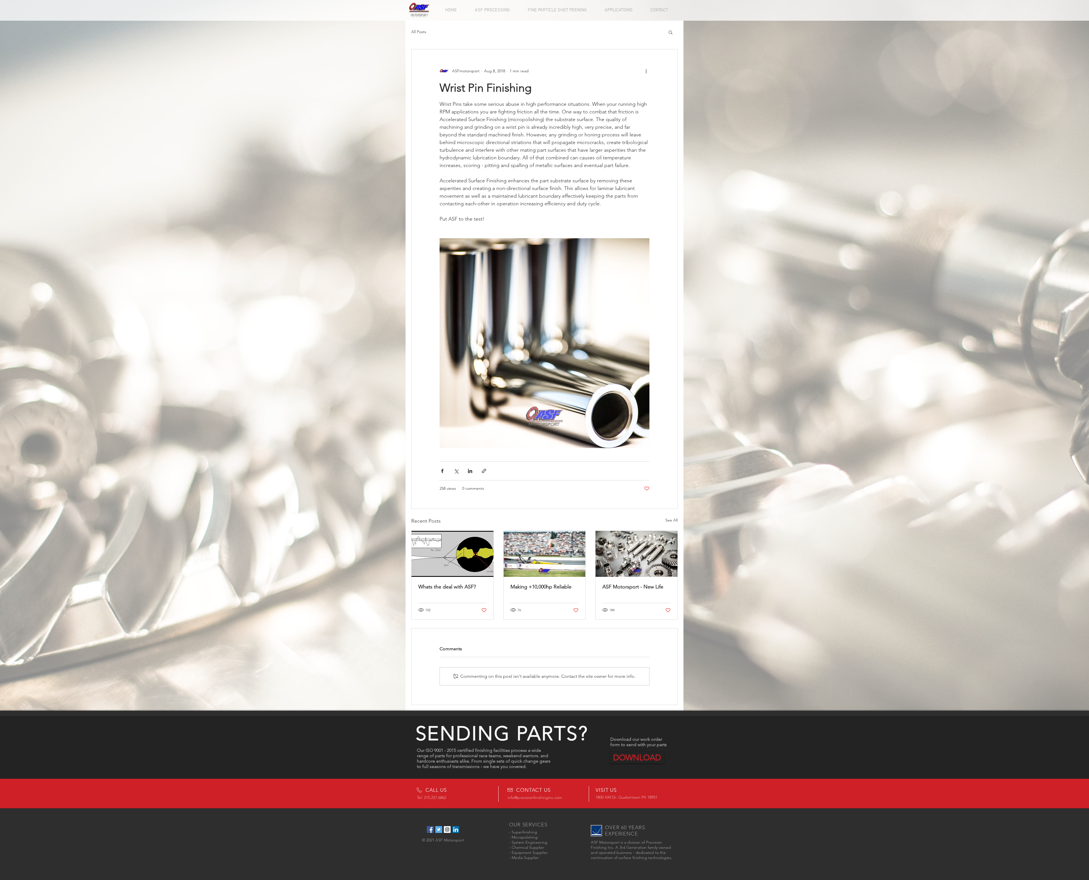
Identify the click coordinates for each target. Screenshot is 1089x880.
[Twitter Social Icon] (438, 829)
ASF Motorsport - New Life (632, 587)
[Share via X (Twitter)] (456, 471)
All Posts (418, 31)
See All (671, 520)
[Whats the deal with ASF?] (452, 554)
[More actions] (646, 70)
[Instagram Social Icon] (447, 829)
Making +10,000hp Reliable (540, 587)
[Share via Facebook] (442, 471)
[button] (670, 32)
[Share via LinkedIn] (470, 471)
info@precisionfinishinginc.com (535, 797)
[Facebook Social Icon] (430, 829)
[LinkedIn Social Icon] (455, 829)
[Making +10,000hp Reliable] (545, 554)
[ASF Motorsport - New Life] (637, 554)
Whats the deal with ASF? (447, 587)
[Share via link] (484, 471)
